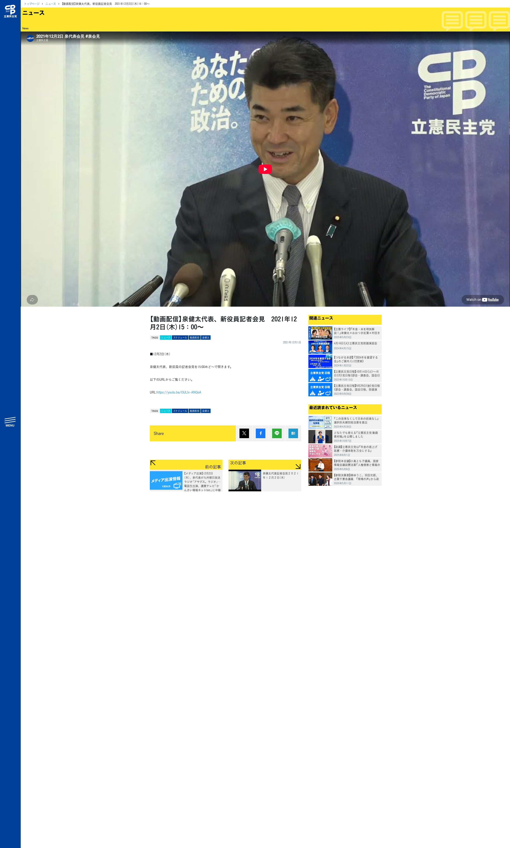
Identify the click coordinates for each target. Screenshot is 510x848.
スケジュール (180, 337)
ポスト (244, 433)
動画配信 (194, 337)
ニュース (50, 4)
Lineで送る (277, 433)
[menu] (10, 422)
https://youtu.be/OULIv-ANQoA (179, 392)
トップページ (32, 4)
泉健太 (205, 337)
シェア (260, 433)
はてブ (293, 433)
